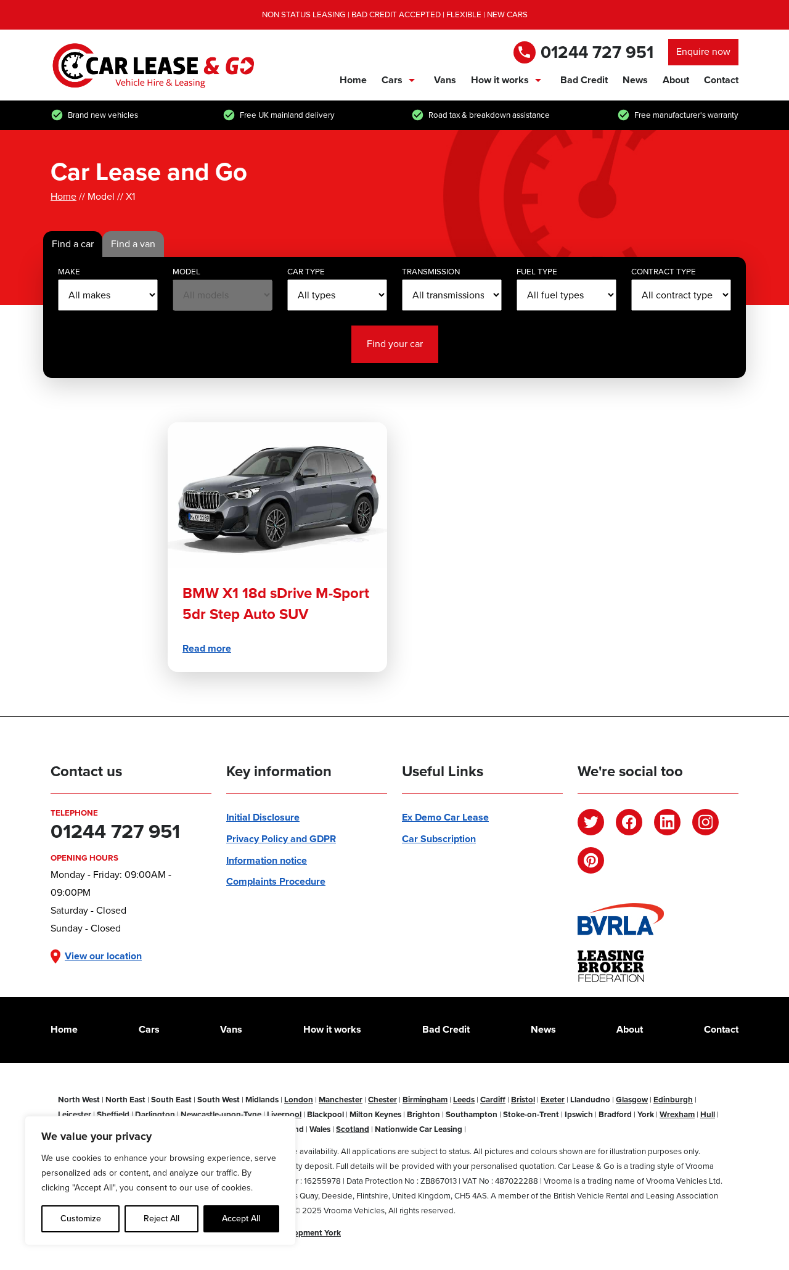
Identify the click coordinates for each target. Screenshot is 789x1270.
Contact (721, 80)
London (298, 1099)
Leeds (464, 1099)
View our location (103, 956)
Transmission (431, 271)
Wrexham (677, 1114)
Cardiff (492, 1099)
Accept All (241, 1218)
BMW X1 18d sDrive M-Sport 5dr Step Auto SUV (275, 603)
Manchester (340, 1099)
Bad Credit (584, 80)
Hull (707, 1114)
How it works (500, 80)
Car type (306, 271)
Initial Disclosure (263, 817)
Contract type (663, 271)
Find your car (395, 344)
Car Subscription (439, 839)
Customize (80, 1218)
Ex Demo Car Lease (445, 817)
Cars (392, 80)
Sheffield (113, 1114)
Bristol (523, 1099)
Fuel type (537, 271)
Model (186, 271)
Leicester (74, 1114)
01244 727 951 (597, 52)
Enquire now (703, 51)
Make (69, 271)
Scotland (352, 1129)
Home (353, 80)
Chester (382, 1099)
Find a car (73, 244)
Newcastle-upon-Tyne (221, 1114)
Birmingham (425, 1099)
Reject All (161, 1218)
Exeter (553, 1099)
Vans (445, 80)
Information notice (266, 860)
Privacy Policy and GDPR (281, 839)
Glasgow (632, 1099)
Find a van (133, 244)
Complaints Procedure (275, 881)
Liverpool (284, 1114)
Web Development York (298, 1233)
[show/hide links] (411, 80)
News (635, 80)
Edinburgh (673, 1099)
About (676, 80)
